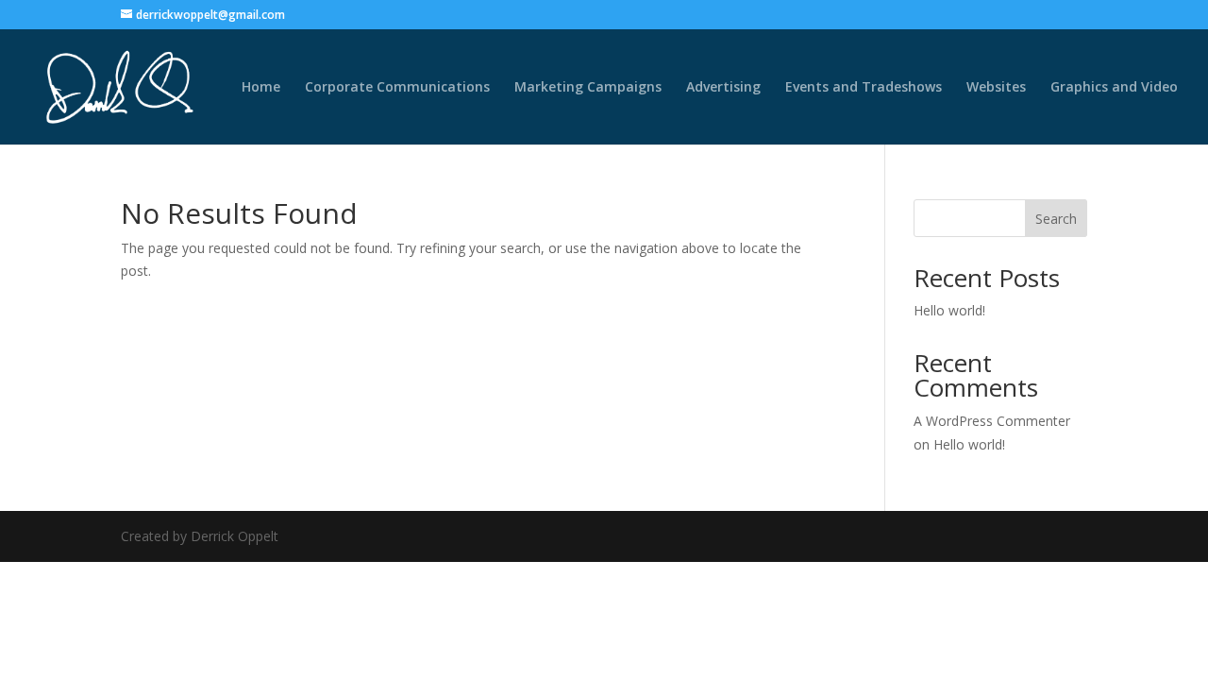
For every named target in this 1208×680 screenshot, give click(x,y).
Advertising (723, 87)
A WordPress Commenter (992, 421)
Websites (996, 87)
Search (1056, 219)
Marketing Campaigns (588, 87)
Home (261, 87)
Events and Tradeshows (863, 87)
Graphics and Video (1114, 87)
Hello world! (949, 310)
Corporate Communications (397, 87)
